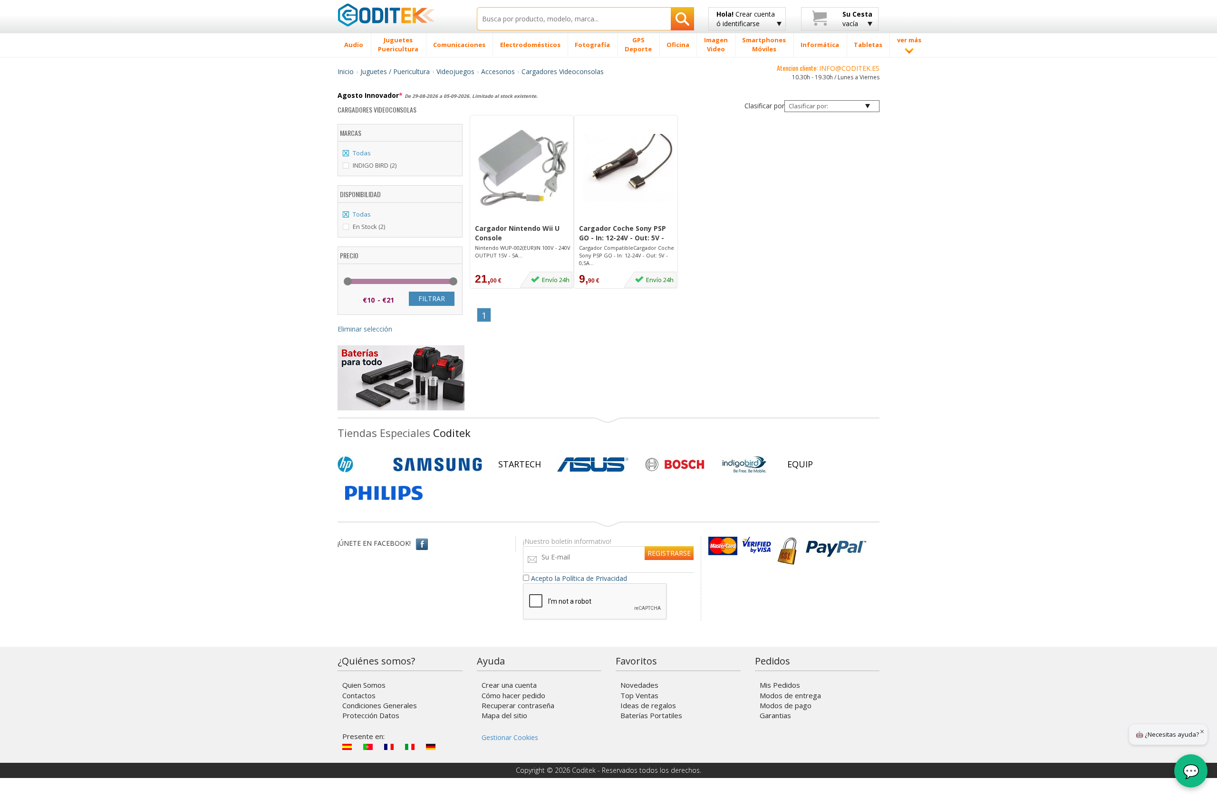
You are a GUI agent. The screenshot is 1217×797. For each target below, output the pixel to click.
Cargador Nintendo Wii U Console (517, 233)
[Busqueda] (682, 18)
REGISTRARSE (669, 553)
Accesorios (498, 71)
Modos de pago (785, 705)
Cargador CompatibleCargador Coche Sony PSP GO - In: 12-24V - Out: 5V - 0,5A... (626, 255)
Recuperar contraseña (518, 705)
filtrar (431, 298)
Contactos (359, 695)
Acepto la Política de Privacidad (579, 578)
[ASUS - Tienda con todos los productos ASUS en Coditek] (592, 464)
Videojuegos (455, 71)
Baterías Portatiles (651, 715)
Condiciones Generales (379, 705)
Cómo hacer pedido (513, 695)
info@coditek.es (849, 68)
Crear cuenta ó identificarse (745, 18)
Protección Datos (370, 715)
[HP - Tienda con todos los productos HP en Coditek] (361, 464)
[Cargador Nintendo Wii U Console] (523, 168)
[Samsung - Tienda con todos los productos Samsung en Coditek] (437, 464)
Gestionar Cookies (510, 737)
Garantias (775, 715)
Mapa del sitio (504, 715)
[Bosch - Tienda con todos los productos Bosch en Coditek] (675, 464)
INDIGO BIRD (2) (374, 165)
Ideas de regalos (648, 705)
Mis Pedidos (780, 685)
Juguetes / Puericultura (395, 71)
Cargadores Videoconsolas (563, 71)
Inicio (346, 71)
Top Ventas (639, 695)
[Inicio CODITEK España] (400, 14)
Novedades (639, 685)
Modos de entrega (790, 695)
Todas (362, 153)
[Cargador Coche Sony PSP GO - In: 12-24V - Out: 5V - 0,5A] (628, 168)
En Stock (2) (369, 226)
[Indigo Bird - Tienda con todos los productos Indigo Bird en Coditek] (744, 464)
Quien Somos (364, 685)
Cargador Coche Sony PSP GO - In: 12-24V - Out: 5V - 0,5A (622, 234)
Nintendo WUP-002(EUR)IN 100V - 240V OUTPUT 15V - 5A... (522, 251)
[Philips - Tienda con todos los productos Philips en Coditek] (384, 493)
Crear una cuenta (509, 685)
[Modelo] (523, 218)
